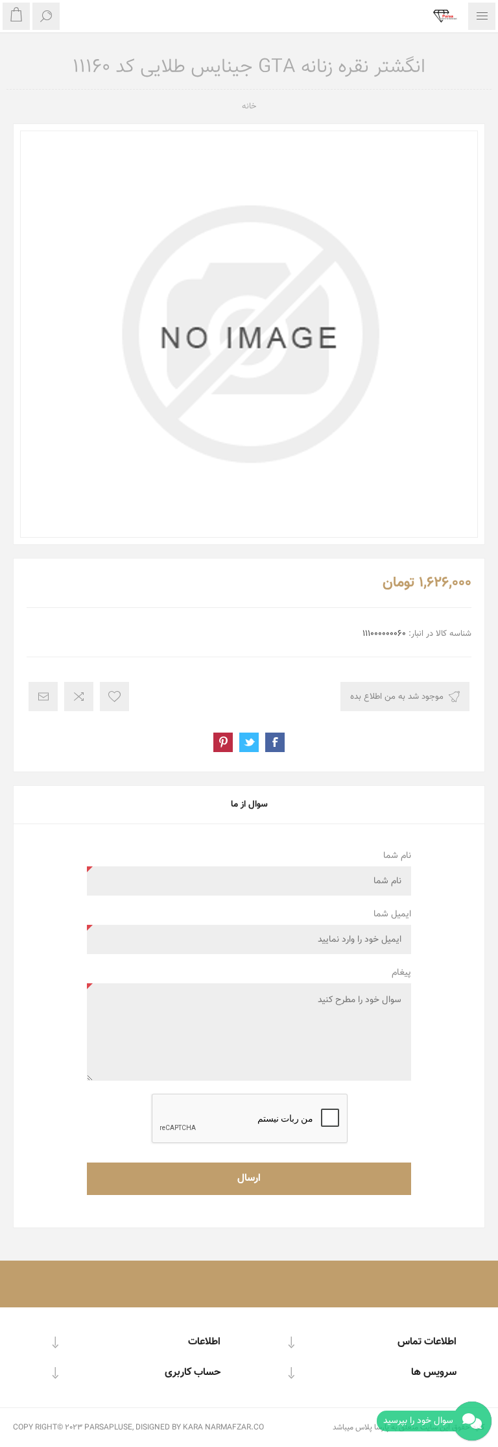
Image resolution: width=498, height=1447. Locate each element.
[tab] (249, 804)
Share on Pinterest (223, 742)
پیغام (401, 973)
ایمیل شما (392, 914)
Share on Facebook (275, 742)
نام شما (397, 856)
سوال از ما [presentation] (249, 805)
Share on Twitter (249, 742)
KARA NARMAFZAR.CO (223, 1427)
